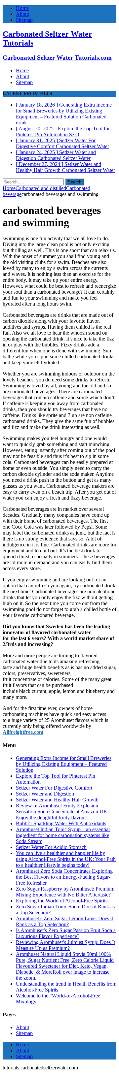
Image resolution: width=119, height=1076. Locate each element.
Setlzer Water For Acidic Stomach (51, 847)
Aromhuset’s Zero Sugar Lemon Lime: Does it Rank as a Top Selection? (64, 921)
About (22, 14)
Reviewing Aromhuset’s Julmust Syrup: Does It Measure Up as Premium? (65, 945)
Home (22, 8)
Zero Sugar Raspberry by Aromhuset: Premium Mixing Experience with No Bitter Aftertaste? (65, 891)
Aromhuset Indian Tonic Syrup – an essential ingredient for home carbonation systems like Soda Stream (63, 835)
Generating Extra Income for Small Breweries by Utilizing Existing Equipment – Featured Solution (63, 764)
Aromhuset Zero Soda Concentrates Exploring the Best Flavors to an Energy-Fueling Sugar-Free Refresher (64, 877)
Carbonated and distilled (41, 188)
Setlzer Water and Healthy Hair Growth (57, 799)
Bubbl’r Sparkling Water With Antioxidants (61, 823)
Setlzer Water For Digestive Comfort (54, 788)
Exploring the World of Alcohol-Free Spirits (61, 900)
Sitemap (24, 20)
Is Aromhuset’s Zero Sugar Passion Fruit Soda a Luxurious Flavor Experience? (66, 933)
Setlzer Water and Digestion (45, 794)
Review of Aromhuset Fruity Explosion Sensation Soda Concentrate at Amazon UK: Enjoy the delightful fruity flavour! (62, 811)
